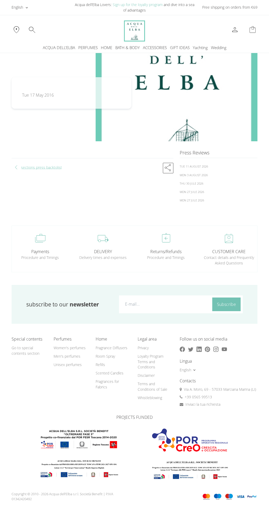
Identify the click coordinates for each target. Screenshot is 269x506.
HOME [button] (106, 47)
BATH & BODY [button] (127, 47)
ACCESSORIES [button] (155, 47)
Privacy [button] (143, 347)
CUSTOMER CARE (229, 251)
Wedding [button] (218, 47)
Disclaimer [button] (146, 375)
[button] (168, 168)
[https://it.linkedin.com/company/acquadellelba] (199, 349)
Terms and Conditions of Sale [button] (152, 386)
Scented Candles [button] (109, 373)
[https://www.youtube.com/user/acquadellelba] (224, 349)
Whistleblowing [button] (150, 397)
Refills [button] (100, 364)
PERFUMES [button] (88, 47)
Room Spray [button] (105, 356)
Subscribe (226, 304)
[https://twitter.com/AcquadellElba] (190, 349)
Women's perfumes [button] (70, 347)
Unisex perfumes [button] (68, 364)
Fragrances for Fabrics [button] (107, 384)
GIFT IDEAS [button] (180, 47)
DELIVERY (103, 251)
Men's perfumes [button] (67, 356)
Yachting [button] (200, 47)
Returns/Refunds (166, 251)
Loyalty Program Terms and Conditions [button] (150, 361)
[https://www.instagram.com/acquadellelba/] (216, 349)
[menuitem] (200, 48)
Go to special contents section (25, 350)
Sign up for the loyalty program (138, 4)
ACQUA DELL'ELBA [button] (59, 47)
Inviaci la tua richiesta (202, 404)
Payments (40, 251)
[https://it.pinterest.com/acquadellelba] (207, 349)
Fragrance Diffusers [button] (111, 347)
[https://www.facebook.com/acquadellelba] (182, 349)
